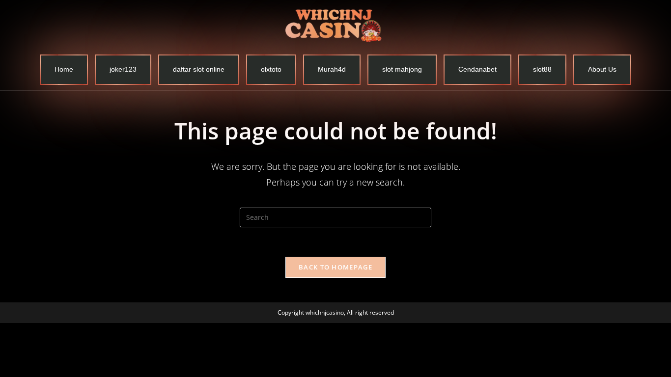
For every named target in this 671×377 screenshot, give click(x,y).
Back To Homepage (335, 267)
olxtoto (271, 69)
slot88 (542, 69)
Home (64, 69)
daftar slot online (198, 69)
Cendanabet (477, 69)
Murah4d (332, 69)
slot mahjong (402, 69)
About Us (602, 69)
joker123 (123, 69)
